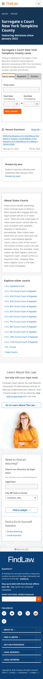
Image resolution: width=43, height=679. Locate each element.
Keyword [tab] (21, 76)
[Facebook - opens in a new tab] (4, 613)
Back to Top (22, 549)
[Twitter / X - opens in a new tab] (20, 613)
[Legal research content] (38, 652)
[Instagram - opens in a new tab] (28, 613)
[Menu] (3, 3)
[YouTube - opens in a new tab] (12, 613)
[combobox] (21, 486)
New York (14, 13)
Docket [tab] (35, 76)
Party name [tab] (8, 76)
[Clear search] (35, 497)
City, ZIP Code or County (16, 493)
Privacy (12, 672)
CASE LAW (5, 13)
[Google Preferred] (4, 621)
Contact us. (24, 579)
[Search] (38, 3)
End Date (29, 97)
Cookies (33, 672)
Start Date (9, 97)
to (21, 103)
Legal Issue (10, 481)
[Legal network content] (38, 659)
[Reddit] (35, 613)
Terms (4, 672)
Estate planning (14, 531)
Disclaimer (23, 672)
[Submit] (38, 599)
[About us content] (38, 629)
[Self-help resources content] (38, 644)
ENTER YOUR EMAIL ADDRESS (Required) (18, 594)
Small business (14, 535)
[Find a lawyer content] (38, 637)
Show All (35, 129)
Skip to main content (21, 2)
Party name (9, 85)
